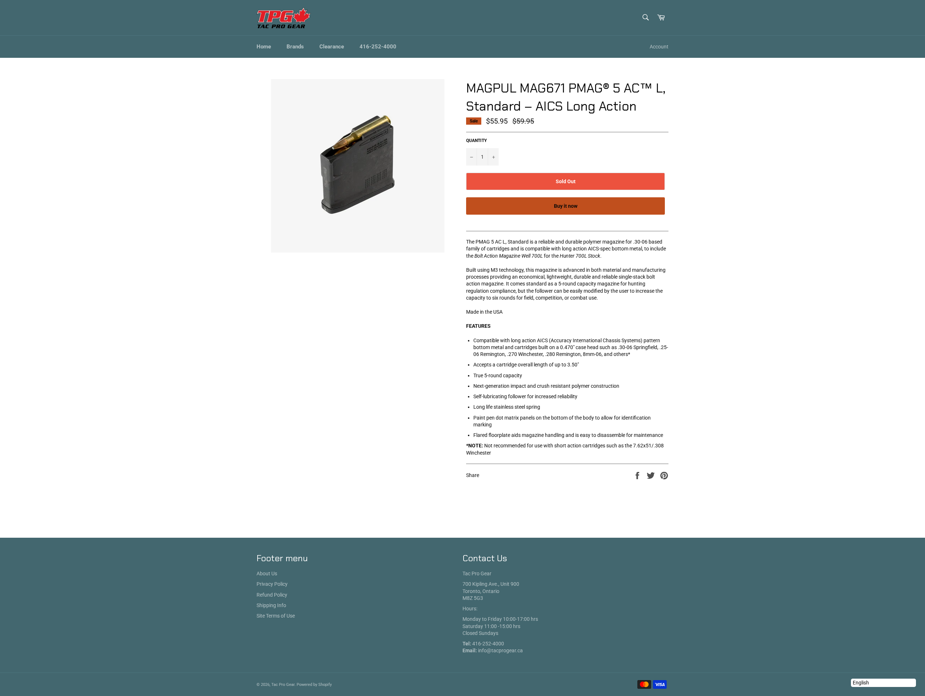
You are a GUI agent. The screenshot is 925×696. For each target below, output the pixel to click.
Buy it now (565, 206)
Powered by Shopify (314, 684)
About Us (267, 573)
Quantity (476, 140)
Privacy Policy (272, 584)
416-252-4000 (378, 46)
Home (264, 46)
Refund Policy (272, 595)
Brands (295, 46)
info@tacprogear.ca (500, 650)
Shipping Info (271, 605)
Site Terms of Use (276, 616)
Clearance (331, 46)
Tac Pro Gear (282, 684)
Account (659, 47)
